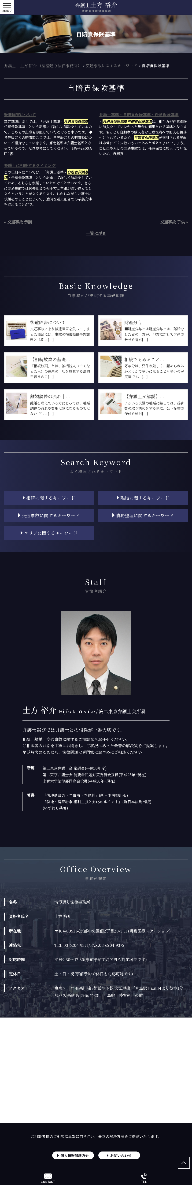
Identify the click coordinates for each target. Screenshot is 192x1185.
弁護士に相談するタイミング (30, 165)
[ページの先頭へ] (183, 1162)
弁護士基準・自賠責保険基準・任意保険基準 (139, 114)
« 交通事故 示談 (18, 222)
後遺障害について (20, 114)
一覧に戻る (96, 233)
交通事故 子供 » (174, 222)
